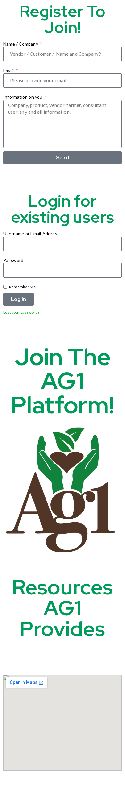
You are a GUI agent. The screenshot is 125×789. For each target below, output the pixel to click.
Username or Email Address (31, 233)
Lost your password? (21, 312)
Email (9, 70)
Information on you (23, 97)
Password (13, 260)
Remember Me (22, 286)
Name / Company (21, 43)
